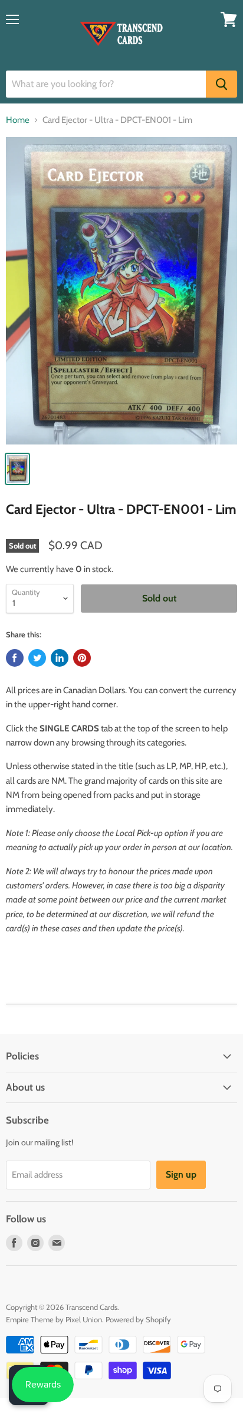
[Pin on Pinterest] (82, 658)
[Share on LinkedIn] (59, 658)
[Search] (221, 84)
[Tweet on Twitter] (37, 658)
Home (17, 120)
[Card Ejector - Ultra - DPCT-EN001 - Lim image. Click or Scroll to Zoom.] (121, 290)
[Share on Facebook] (15, 658)
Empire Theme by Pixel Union (54, 1319)
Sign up (181, 1174)
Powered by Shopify (138, 1319)
